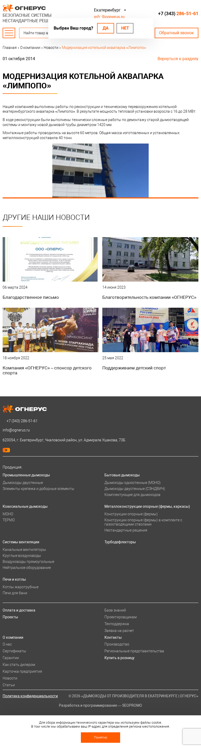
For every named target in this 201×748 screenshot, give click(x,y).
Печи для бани (15, 593)
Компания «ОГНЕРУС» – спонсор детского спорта (47, 370)
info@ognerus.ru (109, 16)
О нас (7, 644)
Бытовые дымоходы (122, 475)
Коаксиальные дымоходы (25, 506)
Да (106, 28)
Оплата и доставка (19, 610)
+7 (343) (178, 13)
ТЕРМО (9, 520)
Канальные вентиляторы (24, 549)
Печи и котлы (14, 579)
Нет (125, 28)
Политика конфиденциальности (30, 696)
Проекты (10, 617)
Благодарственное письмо (31, 297)
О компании (13, 637)
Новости (10, 678)
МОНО (8, 514)
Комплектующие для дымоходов (132, 495)
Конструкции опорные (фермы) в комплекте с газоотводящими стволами (143, 522)
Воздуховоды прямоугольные (28, 561)
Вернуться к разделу (178, 58)
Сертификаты (14, 651)
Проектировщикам (120, 617)
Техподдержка (116, 624)
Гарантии (11, 658)
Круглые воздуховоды (22, 555)
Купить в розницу (119, 658)
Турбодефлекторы (120, 542)
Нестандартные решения (125, 530)
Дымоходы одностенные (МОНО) (132, 483)
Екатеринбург (107, 10)
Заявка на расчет (119, 631)
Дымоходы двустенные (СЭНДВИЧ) (134, 489)
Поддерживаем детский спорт (134, 367)
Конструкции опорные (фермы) (131, 514)
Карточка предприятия (22, 671)
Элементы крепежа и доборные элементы (38, 489)
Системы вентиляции (21, 542)
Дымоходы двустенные (23, 483)
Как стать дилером (19, 665)
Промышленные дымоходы (26, 475)
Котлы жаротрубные (20, 587)
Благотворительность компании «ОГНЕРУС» (149, 297)
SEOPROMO (132, 705)
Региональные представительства (134, 651)
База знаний (115, 610)
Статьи (9, 685)
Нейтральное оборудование (27, 568)
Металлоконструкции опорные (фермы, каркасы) (147, 506)
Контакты (113, 637)
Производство (116, 644)
